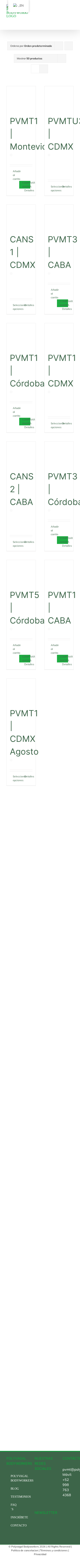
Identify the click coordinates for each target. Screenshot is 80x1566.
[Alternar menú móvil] (72, 10)
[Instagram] (41, 1480)
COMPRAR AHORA (26, 184)
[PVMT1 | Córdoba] (21, 335)
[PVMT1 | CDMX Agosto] (21, 691)
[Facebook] (36, 1480)
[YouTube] (36, 1487)
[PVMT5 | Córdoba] (21, 572)
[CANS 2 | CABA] (21, 454)
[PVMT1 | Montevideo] (21, 98)
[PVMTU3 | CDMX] (59, 98)
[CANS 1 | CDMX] (21, 217)
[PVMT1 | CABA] (59, 572)
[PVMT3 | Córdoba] (59, 454)
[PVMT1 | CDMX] (59, 335)
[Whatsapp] (41, 1487)
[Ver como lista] (43, 69)
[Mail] (36, 1494)
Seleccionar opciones (55, 188)
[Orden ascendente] (68, 45)
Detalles (28, 190)
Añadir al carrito (17, 175)
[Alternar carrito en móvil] (64, 10)
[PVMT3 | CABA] (59, 217)
